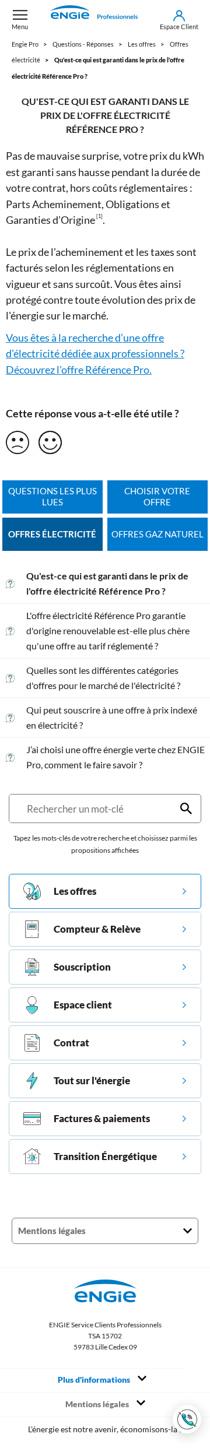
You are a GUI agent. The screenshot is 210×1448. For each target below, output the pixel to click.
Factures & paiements (102, 1118)
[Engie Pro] (94, 20)
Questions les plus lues (52, 497)
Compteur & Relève (97, 929)
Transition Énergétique (105, 1156)
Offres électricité (52, 534)
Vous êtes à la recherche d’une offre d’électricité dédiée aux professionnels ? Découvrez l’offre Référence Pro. (95, 353)
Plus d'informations (95, 1379)
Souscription (82, 967)
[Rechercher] (186, 809)
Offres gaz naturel (157, 534)
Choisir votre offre (157, 497)
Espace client (83, 1005)
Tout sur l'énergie (92, 1080)
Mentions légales (98, 1404)
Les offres (75, 891)
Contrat (71, 1042)
